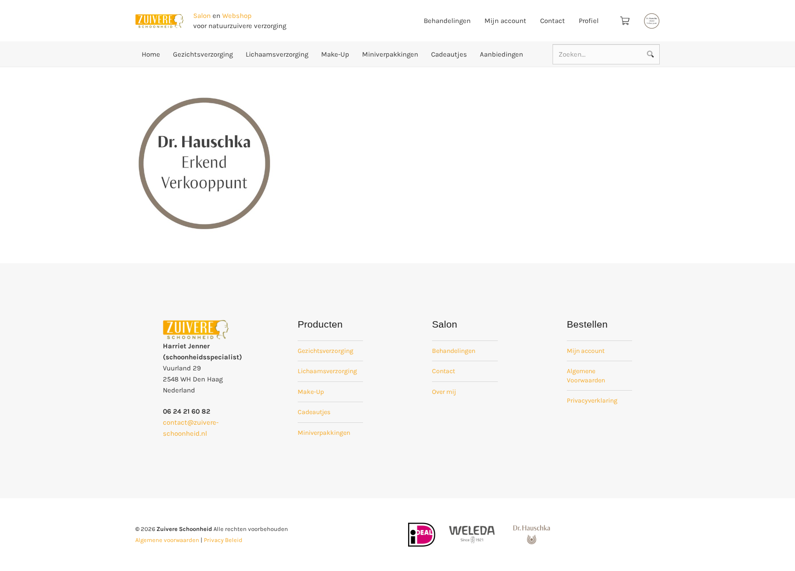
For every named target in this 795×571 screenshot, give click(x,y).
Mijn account (586, 351)
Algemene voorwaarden (167, 539)
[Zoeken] (650, 54)
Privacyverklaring (592, 400)
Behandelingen (453, 351)
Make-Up (311, 392)
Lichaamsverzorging (327, 371)
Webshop (237, 16)
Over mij (444, 392)
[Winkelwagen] (625, 20)
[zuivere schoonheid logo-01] (159, 21)
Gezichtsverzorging (325, 351)
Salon (202, 16)
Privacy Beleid (223, 539)
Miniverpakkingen (324, 433)
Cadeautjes (314, 412)
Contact (443, 371)
